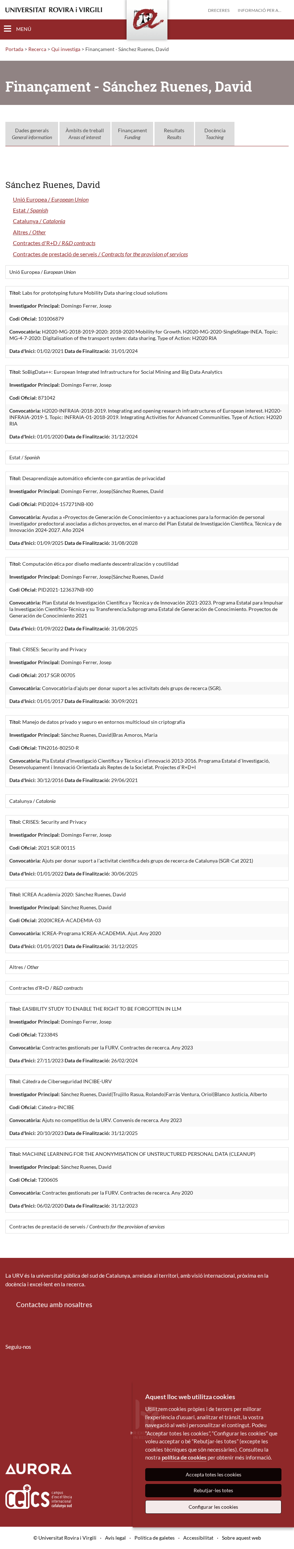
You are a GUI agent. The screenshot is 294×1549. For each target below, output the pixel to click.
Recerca (37, 49)
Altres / (29, 232)
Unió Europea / (51, 199)
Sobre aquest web (241, 1538)
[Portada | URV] (147, 21)
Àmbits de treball (85, 134)
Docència (215, 134)
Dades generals (32, 134)
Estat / (30, 210)
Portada (14, 49)
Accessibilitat (198, 1538)
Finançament (132, 134)
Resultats (174, 134)
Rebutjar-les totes (213, 1490)
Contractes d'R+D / (54, 242)
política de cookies (184, 1457)
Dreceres (218, 10)
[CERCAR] (283, 29)
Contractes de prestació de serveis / (100, 253)
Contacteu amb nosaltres (54, 1304)
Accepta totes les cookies (213, 1474)
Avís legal (115, 1538)
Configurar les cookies (213, 1507)
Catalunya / (39, 220)
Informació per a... (259, 10)
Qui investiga (65, 49)
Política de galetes (154, 1538)
